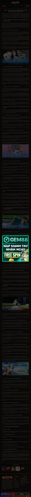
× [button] (27, 236)
